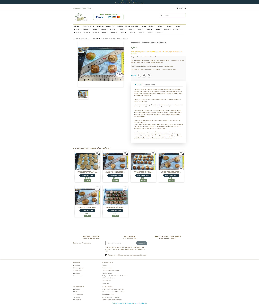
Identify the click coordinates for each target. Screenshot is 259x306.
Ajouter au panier (87, 175)
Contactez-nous (106, 280)
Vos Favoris (76, 297)
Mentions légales (107, 268)
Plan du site (105, 283)
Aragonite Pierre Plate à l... (87, 172)
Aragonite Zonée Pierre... (143, 172)
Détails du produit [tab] (150, 84)
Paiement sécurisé (107, 273)
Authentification (77, 270)
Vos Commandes (78, 294)
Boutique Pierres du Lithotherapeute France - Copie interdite (129, 303)
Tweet (144, 75)
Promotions (76, 265)
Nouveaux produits (78, 268)
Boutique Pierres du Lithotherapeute (112, 299)
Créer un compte (78, 276)
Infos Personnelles (78, 292)
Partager (139, 75)
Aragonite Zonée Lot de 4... (115, 172)
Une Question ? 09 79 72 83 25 (110, 297)
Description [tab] (138, 85)
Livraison (104, 265)
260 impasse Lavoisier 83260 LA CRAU (113, 292)
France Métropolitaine (108, 294)
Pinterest (149, 75)
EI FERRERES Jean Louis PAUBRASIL (113, 289)
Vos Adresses (77, 299)
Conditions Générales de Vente (110, 270)
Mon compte (76, 273)
